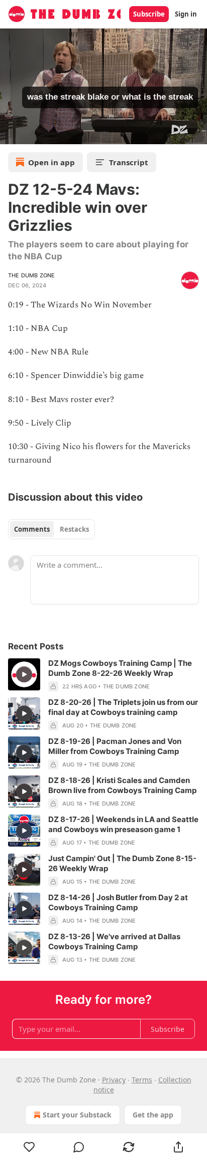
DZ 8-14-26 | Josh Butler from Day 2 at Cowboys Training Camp (118, 902)
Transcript (128, 162)
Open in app (51, 162)
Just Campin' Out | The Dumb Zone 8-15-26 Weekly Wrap (122, 863)
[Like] (29, 1147)
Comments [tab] (32, 529)
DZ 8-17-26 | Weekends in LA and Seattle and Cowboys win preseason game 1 (123, 824)
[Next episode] (33, 133)
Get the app (153, 1114)
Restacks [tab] (74, 529)
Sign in (186, 14)
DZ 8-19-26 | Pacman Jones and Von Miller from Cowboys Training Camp (114, 746)
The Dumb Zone (31, 275)
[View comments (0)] (79, 1147)
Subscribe (149, 14)
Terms (142, 1079)
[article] (103, 674)
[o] (24, 674)
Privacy (114, 1079)
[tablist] (51, 529)
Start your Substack (77, 1114)
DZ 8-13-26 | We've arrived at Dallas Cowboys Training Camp (114, 941)
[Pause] (11, 133)
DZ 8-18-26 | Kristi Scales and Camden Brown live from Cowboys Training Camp (122, 785)
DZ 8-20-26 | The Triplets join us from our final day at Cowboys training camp (123, 707)
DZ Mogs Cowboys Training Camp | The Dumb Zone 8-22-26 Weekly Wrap (120, 668)
